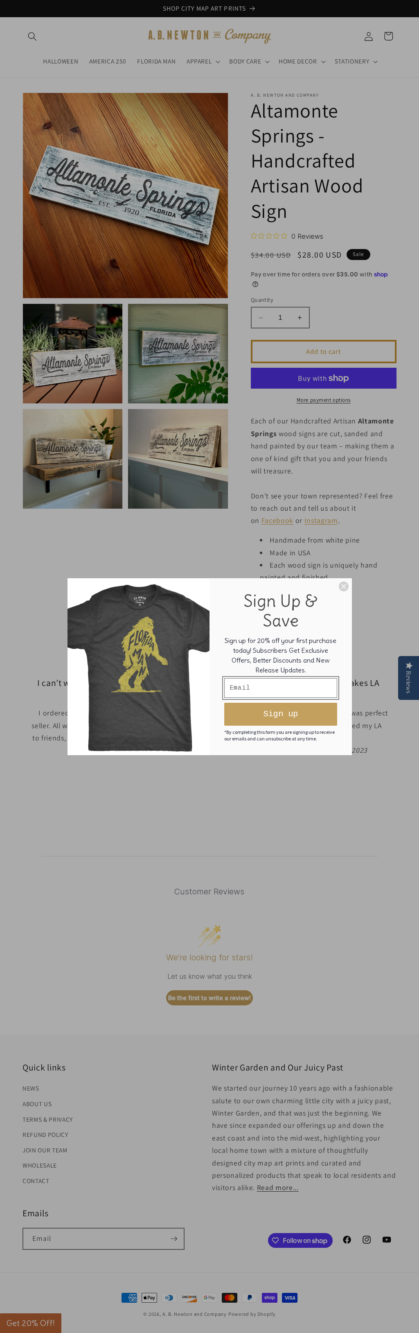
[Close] (344, 586)
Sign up (281, 714)
